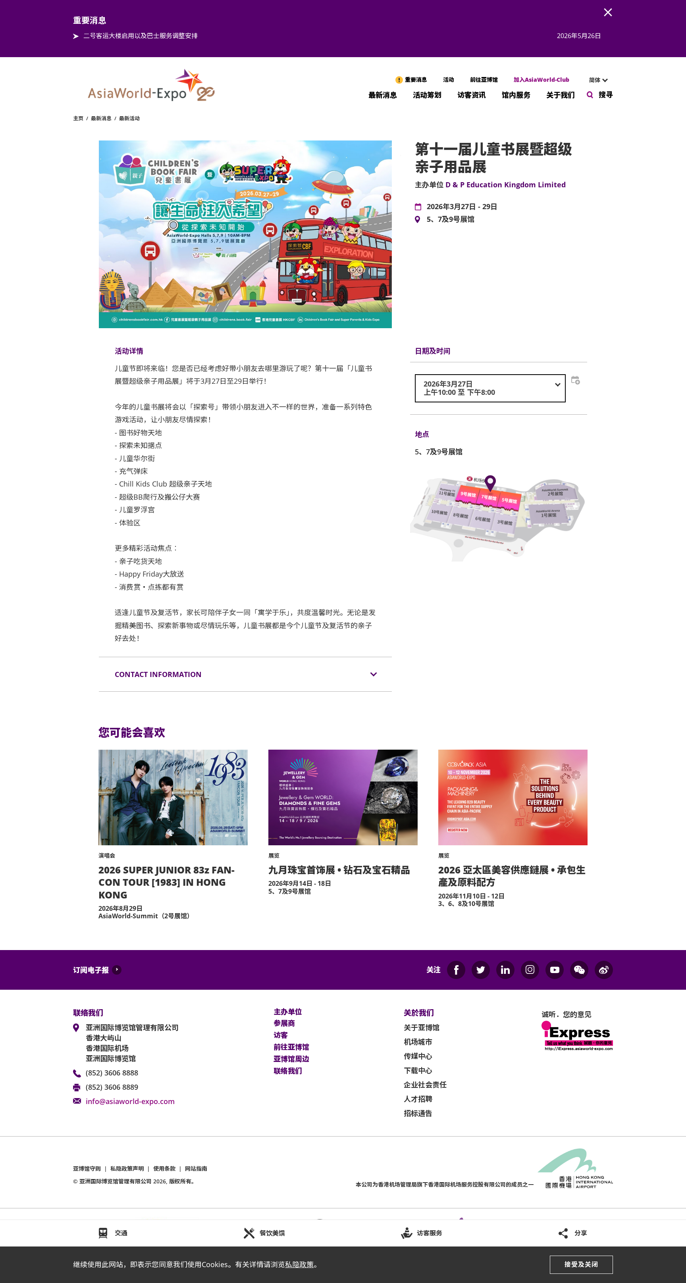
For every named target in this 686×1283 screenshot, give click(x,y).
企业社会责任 (425, 1084)
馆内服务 (516, 94)
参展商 (284, 1023)
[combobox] (595, 80)
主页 (78, 118)
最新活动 (129, 118)
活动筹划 (427, 94)
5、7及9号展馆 (450, 219)
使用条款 (164, 1168)
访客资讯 (471, 94)
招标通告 (418, 1113)
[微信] (579, 970)
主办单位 (288, 1012)
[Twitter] (481, 970)
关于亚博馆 (421, 1027)
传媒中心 (418, 1056)
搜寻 (606, 94)
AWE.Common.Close (608, 12)
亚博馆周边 (291, 1059)
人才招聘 (418, 1099)
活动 (448, 79)
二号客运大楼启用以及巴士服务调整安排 (140, 35)
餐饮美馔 (272, 1233)
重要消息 (416, 79)
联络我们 (288, 1071)
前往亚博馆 (484, 79)
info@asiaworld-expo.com (130, 1101)
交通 (121, 1233)
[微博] (604, 970)
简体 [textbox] (594, 80)
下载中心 (418, 1070)
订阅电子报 (91, 969)
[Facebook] (456, 970)
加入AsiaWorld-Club (541, 79)
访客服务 (429, 1233)
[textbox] (490, 388)
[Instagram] (530, 970)
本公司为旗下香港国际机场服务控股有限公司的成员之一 (445, 1184)
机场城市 (418, 1041)
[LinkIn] (505, 970)
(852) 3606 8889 (112, 1087)
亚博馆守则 (87, 1168)
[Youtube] (554, 970)
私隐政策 (299, 1264)
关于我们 (560, 94)
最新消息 (382, 94)
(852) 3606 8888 (112, 1072)
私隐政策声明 (127, 1168)
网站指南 (196, 1168)
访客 (281, 1035)
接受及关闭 (581, 1264)
